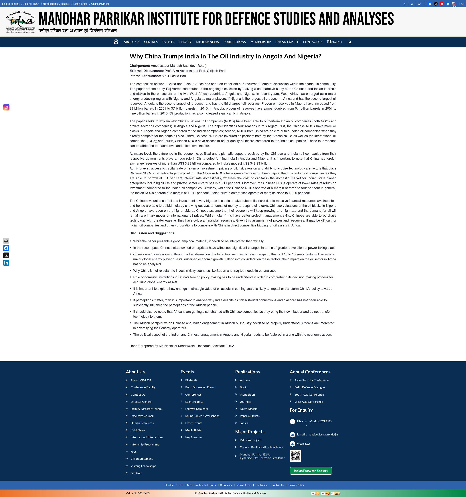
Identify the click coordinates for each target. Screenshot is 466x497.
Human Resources (142, 423)
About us (131, 42)
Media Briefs (80, 3)
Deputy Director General (146, 408)
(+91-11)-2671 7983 (320, 421)
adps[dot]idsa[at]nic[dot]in (323, 434)
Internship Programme (145, 444)
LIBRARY (185, 42)
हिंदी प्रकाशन (334, 42)
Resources (226, 485)
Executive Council (142, 415)
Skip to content (10, 3)
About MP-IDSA (141, 380)
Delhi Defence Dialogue (310, 387)
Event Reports (194, 401)
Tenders (170, 485)
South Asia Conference (309, 394)
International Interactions (147, 437)
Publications (235, 42)
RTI (181, 485)
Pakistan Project (250, 440)
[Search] (350, 42)
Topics (244, 423)
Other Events (193, 423)
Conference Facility (143, 387)
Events (168, 42)
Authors (245, 380)
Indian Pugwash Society (311, 471)
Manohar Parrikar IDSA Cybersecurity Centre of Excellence (262, 456)
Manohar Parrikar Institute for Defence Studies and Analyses (216, 19)
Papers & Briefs (250, 415)
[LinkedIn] (6, 262)
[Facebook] (6, 248)
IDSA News (138, 430)
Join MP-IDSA (31, 3)
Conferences (193, 394)
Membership (260, 42)
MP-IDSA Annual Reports (201, 485)
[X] (6, 255)
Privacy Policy (296, 485)
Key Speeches (194, 437)
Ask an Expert (286, 42)
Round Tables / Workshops (202, 415)
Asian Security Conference (312, 380)
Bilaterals (191, 380)
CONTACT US (312, 42)
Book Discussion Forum (200, 387)
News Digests (248, 408)
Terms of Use (243, 485)
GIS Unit (136, 473)
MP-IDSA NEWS (207, 42)
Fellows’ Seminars (196, 408)
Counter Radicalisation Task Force (261, 447)
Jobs (134, 451)
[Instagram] (6, 107)
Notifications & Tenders (56, 3)
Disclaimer (261, 485)
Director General (141, 401)
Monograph (247, 394)
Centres (151, 42)
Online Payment (100, 3)
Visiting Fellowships (143, 466)
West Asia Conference (309, 401)
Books (244, 387)
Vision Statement (142, 458)
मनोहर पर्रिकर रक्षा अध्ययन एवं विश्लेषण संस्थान (78, 30)
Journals (245, 401)
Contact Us (138, 394)
